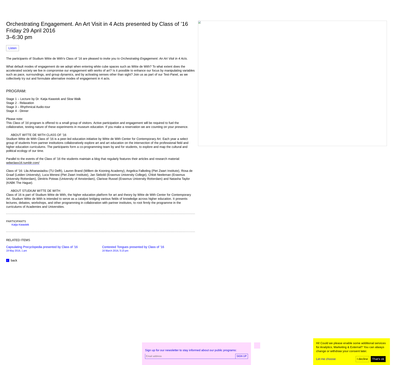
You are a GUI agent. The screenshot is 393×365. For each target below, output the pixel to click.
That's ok (378, 359)
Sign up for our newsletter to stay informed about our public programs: (191, 350)
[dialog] (351, 351)
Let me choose (326, 359)
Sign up (242, 356)
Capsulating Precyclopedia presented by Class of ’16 (42, 247)
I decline (362, 359)
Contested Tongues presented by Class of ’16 (133, 247)
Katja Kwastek (20, 224)
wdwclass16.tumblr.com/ (22, 162)
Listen (12, 48)
